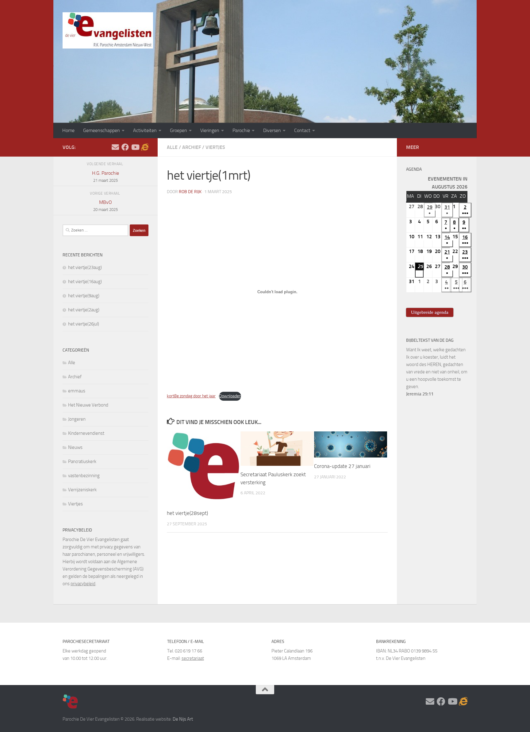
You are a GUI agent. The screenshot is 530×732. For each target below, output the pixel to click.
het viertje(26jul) (83, 324)
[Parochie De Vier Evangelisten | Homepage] (108, 30)
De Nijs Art (183, 719)
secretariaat (193, 658)
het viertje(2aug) (83, 310)
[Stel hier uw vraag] (115, 147)
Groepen (178, 130)
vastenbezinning (84, 475)
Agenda (414, 169)
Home (68, 130)
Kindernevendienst (86, 433)
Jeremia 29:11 (419, 394)
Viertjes (215, 147)
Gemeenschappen (101, 130)
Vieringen (209, 130)
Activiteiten (145, 130)
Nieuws (75, 447)
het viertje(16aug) (85, 281)
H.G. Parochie (105, 176)
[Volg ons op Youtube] (135, 147)
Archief (191, 147)
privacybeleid (83, 583)
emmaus (76, 391)
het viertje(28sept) (187, 513)
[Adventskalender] (144, 147)
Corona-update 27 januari (342, 466)
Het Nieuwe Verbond (88, 405)
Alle (172, 147)
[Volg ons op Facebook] (125, 147)
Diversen (272, 130)
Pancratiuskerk (82, 461)
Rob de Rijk (190, 191)
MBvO (105, 205)
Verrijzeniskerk (82, 490)
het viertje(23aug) (85, 267)
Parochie (241, 130)
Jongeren (77, 419)
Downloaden (230, 396)
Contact (302, 130)
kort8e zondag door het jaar (191, 396)
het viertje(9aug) (83, 295)
